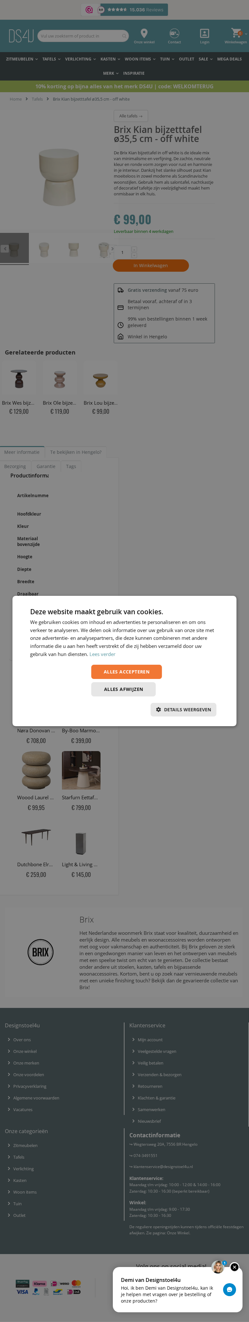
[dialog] (124, 661)
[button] (184, 709)
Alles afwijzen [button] (123, 689)
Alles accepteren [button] (126, 672)
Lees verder (102, 654)
